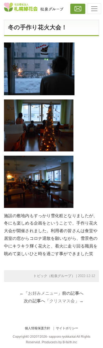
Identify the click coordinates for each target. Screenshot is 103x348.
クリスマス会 (62, 301)
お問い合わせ (77, 9)
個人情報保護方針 (37, 328)
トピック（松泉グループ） (54, 276)
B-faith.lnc (70, 342)
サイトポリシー (67, 328)
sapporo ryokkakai (62, 337)
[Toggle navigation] (94, 8)
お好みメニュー (43, 293)
